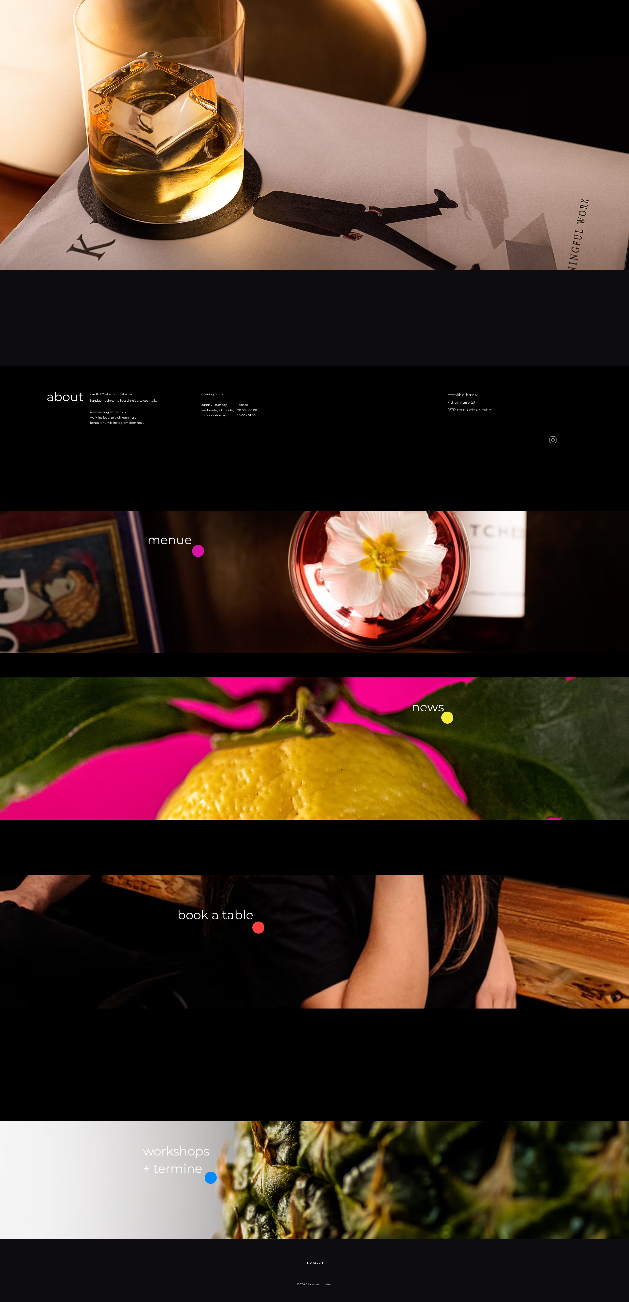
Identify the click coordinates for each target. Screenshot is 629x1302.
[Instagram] (553, 440)
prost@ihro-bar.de (462, 395)
